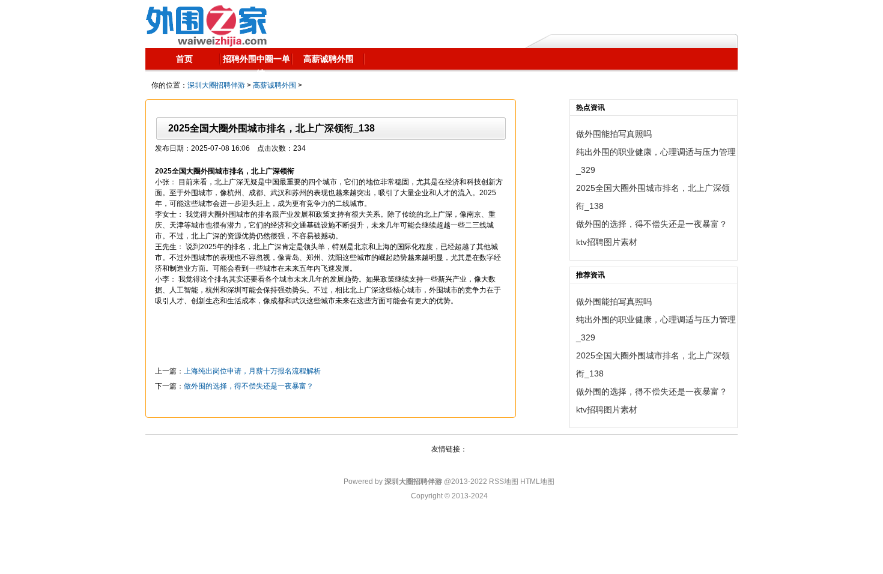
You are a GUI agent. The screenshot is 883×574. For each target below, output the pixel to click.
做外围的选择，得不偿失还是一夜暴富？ (249, 386)
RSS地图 (503, 481)
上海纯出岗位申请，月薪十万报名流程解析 (252, 371)
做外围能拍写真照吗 (614, 134)
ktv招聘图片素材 (606, 242)
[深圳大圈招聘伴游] (206, 24)
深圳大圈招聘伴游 (216, 85)
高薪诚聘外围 (274, 85)
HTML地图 (537, 481)
